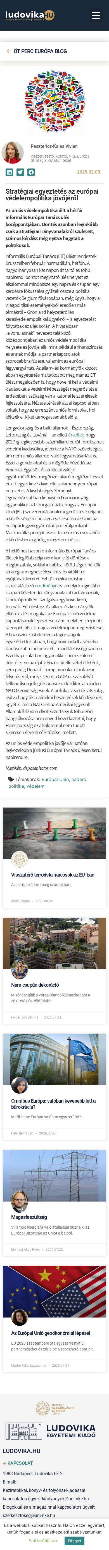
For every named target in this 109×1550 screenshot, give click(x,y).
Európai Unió (55, 779)
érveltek (76, 435)
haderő (79, 779)
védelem (35, 786)
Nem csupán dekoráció (35, 985)
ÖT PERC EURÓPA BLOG (40, 51)
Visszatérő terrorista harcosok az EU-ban (52, 875)
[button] (96, 15)
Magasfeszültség (29, 1217)
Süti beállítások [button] (43, 1540)
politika (16, 786)
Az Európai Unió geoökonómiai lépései (50, 1333)
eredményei (46, 586)
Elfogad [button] (74, 1541)
